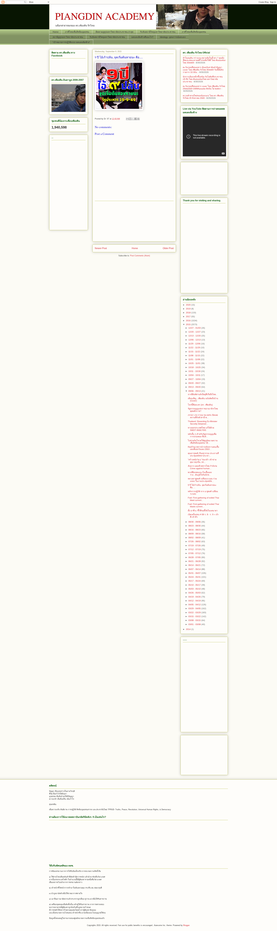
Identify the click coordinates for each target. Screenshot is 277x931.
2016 (188, 320)
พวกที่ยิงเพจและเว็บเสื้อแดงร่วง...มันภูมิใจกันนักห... (200, 473)
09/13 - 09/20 (194, 387)
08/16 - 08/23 (194, 530)
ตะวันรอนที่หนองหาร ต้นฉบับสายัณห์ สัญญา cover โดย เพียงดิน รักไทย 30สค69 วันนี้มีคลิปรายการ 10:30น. (203, 69)
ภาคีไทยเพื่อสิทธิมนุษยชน (77, 32)
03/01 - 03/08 (194, 624)
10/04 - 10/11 (194, 375)
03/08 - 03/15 (194, 620)
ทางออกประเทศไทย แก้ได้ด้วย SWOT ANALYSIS (201, 429)
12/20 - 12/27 (194, 332)
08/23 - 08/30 (194, 526)
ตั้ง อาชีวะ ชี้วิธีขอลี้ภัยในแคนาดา (203, 510)
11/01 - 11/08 (194, 359)
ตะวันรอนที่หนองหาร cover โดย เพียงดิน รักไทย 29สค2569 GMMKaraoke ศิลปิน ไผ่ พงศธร (204, 87)
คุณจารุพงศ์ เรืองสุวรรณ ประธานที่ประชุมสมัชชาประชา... (203, 454)
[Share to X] (132, 118)
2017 (188, 316)
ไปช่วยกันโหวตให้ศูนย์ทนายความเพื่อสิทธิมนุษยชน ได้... (203, 441)
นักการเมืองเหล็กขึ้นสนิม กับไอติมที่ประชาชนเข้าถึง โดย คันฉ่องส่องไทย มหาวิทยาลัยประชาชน (203, 79)
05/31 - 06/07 (194, 573)
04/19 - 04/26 (194, 597)
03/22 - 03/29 (194, 612)
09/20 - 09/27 (194, 383)
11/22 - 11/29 (194, 347)
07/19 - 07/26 (194, 545)
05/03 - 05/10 (194, 589)
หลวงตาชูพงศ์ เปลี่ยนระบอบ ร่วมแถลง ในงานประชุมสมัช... (202, 479)
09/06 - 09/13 (194, 391)
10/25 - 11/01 (194, 363)
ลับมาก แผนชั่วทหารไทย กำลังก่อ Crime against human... (202, 467)
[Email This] (127, 118)
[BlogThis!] (130, 118)
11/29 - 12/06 (194, 343)
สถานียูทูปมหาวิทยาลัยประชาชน (68, 37)
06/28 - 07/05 (194, 557)
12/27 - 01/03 (194, 328)
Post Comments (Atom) (140, 256)
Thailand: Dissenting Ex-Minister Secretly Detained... (202, 422)
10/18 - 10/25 (194, 367)
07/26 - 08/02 (194, 541)
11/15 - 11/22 (194, 351)
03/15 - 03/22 (194, 616)
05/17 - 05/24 (194, 581)
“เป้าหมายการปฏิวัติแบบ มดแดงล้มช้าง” (71, 42)
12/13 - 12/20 (194, 336)
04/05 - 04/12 (194, 604)
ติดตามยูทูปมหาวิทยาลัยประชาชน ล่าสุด (114, 32)
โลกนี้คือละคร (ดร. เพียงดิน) (200, 405)
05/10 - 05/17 (194, 585)
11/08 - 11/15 (194, 355)
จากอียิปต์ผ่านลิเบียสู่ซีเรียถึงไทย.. (202, 394)
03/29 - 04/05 (194, 608)
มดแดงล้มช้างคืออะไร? (142, 37)
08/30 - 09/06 (194, 522)
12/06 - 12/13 (194, 340)
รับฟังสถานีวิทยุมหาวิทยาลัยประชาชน (157, 32)
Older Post (168, 248)
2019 (188, 309)
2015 (188, 324)
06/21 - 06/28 (194, 561)
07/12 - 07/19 (194, 549)
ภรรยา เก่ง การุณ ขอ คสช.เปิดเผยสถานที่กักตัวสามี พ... (203, 416)
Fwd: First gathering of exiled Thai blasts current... (203, 505)
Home (55, 32)
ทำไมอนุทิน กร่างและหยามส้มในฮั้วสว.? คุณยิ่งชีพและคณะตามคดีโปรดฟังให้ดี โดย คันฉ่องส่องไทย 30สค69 (204, 60)
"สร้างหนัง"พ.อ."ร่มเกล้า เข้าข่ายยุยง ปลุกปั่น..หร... (202, 460)
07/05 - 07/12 (194, 553)
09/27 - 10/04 (194, 379)
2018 (188, 312)
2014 (188, 629)
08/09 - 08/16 (194, 533)
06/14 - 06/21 (194, 565)
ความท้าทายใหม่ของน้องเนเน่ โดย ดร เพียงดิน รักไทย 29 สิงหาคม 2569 (203, 96)
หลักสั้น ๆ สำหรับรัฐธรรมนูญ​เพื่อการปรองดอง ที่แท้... (202, 435)
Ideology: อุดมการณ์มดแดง (173, 37)
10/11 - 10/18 (194, 371)
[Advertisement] (134, 221)
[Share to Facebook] (135, 118)
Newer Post (101, 248)
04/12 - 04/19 (194, 600)
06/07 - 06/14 (194, 569)
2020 (188, 305)
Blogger (186, 925)
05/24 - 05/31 (194, 577)
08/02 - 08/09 (194, 537)
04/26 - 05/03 (194, 593)
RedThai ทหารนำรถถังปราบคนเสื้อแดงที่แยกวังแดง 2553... (203, 448)
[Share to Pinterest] (138, 118)
